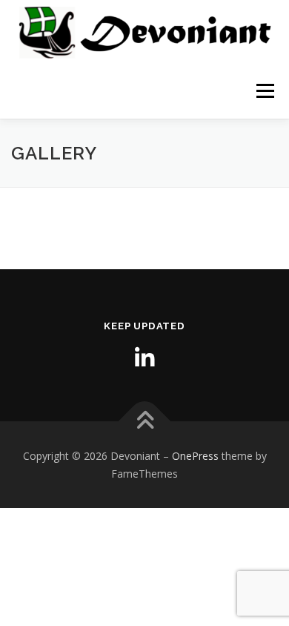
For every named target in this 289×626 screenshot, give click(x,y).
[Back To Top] (145, 421)
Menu (264, 91)
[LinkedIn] (144, 358)
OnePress (195, 456)
